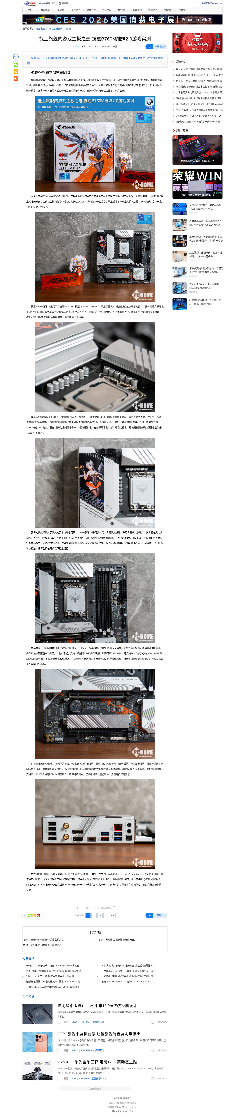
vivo (74, 1078)
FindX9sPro (86, 1050)
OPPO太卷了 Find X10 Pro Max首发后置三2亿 (199, 116)
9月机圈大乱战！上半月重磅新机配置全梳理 (198, 98)
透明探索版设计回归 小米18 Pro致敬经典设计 (97, 1006)
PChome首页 (44, 3)
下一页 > (109, 915)
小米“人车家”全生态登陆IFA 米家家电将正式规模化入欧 (200, 111)
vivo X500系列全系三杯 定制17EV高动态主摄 (97, 1062)
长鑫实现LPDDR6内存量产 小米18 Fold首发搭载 (199, 76)
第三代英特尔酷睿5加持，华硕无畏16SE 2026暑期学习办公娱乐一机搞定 (206, 272)
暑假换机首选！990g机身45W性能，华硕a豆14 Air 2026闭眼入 (205, 223)
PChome (75, 46)
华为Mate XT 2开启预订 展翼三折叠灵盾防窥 (199, 69)
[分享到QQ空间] (34, 915)
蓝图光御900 (98, 1078)
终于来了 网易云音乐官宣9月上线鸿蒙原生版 (199, 81)
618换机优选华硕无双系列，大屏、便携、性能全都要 (205, 302)
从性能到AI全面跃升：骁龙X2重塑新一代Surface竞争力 (206, 254)
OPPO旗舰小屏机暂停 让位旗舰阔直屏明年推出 (99, 1034)
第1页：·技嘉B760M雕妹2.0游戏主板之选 (43, 939)
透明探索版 (99, 1022)
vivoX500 (84, 1078)
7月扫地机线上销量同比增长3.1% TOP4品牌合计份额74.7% (199, 105)
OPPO (75, 1050)
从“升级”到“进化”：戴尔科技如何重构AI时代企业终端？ (205, 207)
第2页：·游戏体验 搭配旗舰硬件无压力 (117, 939)
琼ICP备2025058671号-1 (122, 1111)
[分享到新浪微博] (38, 915)
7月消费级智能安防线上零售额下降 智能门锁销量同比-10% (199, 87)
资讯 (54, 3)
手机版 (65, 3)
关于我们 (118, 1098)
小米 (74, 1022)
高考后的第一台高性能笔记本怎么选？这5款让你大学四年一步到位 (206, 241)
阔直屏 (98, 1050)
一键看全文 (160, 46)
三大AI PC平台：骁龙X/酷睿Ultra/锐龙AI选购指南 (204, 286)
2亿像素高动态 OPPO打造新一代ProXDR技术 (199, 121)
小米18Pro (85, 1022)
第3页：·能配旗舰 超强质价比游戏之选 (42, 945)
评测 (68, 28)
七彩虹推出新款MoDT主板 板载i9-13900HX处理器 (127, 976)
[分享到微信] (30, 915)
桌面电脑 (40, 28)
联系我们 (127, 1098)
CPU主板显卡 (55, 28)
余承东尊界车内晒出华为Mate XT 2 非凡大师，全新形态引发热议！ (200, 93)
